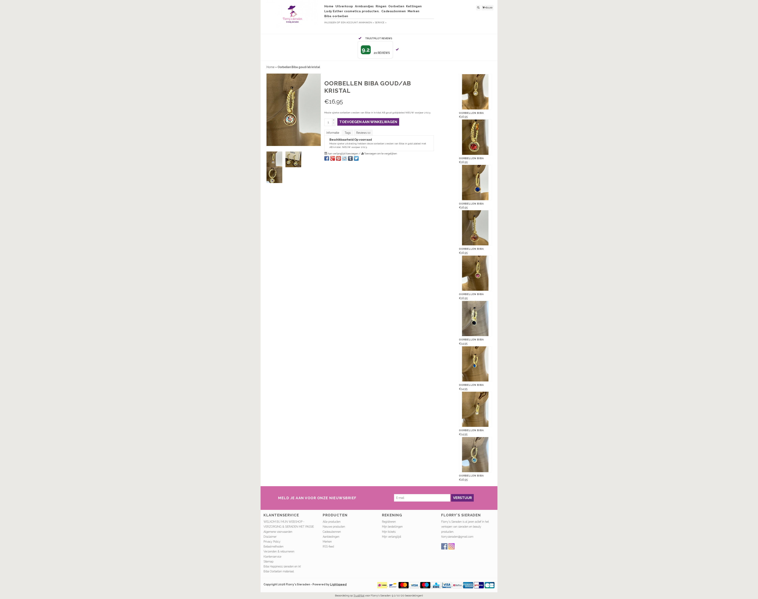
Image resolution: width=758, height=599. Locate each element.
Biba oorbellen (336, 16)
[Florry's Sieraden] (292, 16)
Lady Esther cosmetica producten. (352, 11)
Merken (413, 11)
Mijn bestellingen (392, 526)
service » (381, 22)
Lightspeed (338, 584)
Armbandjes (364, 6)
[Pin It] (338, 158)
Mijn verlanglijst (391, 536)
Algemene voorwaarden (278, 531)
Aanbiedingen (331, 536)
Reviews (363, 132)
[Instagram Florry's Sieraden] (451, 546)
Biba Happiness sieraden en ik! (282, 566)
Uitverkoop (344, 6)
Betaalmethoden (273, 546)
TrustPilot (359, 595)
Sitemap (268, 561)
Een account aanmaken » (357, 22)
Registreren (389, 521)
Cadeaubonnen (393, 11)
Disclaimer (270, 536)
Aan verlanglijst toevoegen (343, 153)
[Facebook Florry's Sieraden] (444, 546)
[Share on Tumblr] (350, 158)
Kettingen (414, 6)
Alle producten (332, 521)
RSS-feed (328, 546)
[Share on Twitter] (356, 158)
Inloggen (330, 22)
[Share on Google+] (332, 158)
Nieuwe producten (334, 526)
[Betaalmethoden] (382, 585)
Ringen (381, 6)
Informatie (332, 132)
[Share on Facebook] (326, 158)
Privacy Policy (272, 541)
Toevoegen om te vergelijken (380, 153)
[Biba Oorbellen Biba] (475, 91)
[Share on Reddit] (344, 158)
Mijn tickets (389, 531)
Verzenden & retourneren (279, 551)
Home (329, 6)
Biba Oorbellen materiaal (279, 571)
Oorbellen (396, 6)
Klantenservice (272, 556)
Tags (348, 132)
